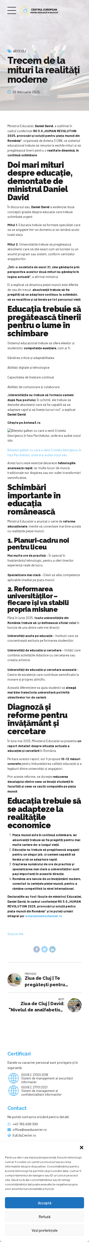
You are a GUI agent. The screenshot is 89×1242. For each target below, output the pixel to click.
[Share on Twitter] (44, 949)
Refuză (44, 1216)
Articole (20, 51)
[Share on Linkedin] (52, 949)
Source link (15, 934)
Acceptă (44, 1203)
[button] (81, 1147)
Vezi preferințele (45, 1230)
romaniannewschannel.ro (43, 916)
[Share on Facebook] (36, 949)
